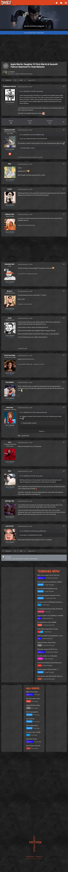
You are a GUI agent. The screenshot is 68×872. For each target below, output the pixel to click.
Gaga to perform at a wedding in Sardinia (50, 615)
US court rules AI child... (33, 732)
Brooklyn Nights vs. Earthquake (47, 656)
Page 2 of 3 (31, 80)
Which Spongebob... (32, 712)
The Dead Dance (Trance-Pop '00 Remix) (50, 609)
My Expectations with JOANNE (46, 622)
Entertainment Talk (50, 598)
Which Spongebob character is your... (49, 595)
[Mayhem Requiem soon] (34, 18)
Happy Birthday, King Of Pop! (46, 642)
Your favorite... (30, 718)
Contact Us (39, 856)
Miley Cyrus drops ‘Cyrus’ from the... (48, 575)
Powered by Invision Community (34, 858)
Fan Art (48, 611)
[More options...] (63, 87)
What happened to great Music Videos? (49, 582)
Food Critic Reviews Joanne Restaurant (49, 662)
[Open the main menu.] (65, 2)
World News (46, 605)
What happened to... (32, 725)
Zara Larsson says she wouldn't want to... (50, 676)
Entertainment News (26, 74)
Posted (25, 86)
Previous (8, 80)
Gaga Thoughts (49, 584)
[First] (3, 80)
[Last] (25, 80)
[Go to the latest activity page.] (56, 2)
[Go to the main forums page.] (61, 2)
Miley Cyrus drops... (32, 691)
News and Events (48, 618)
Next (21, 80)
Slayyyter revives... (32, 739)
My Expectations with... (33, 698)
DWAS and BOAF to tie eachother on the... (50, 635)
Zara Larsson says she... (33, 745)
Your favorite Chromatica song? (47, 588)
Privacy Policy (30, 856)
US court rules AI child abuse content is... (50, 602)
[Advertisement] (34, 47)
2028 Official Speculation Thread (47, 629)
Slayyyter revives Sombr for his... (47, 649)
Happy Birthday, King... (33, 705)
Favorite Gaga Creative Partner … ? (48, 669)
